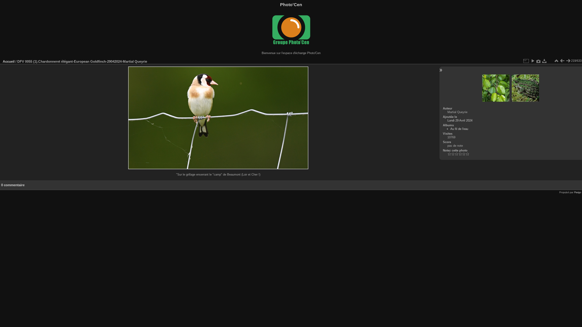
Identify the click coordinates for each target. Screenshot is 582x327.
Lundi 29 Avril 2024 (459, 120)
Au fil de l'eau (459, 129)
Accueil (9, 61)
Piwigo (577, 192)
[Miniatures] (556, 61)
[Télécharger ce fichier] (544, 61)
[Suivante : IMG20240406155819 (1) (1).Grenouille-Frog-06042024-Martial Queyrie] (568, 61)
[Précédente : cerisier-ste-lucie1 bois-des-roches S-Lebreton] (562, 61)
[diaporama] (533, 61)
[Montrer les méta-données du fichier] (539, 61)
